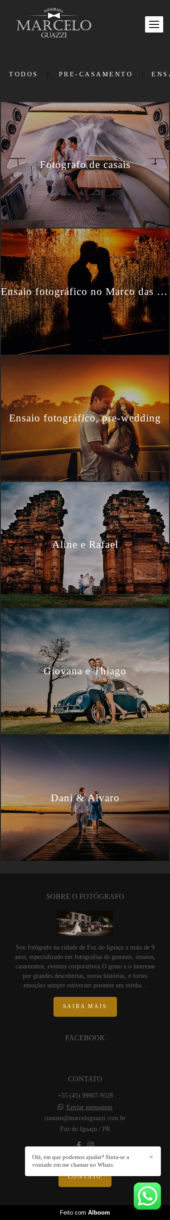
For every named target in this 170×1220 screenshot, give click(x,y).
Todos (24, 74)
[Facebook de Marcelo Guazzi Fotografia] (79, 1145)
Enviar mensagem (89, 1107)
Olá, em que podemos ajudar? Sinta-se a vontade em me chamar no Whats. (80, 1161)
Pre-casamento (96, 74)
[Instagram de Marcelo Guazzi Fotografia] (90, 1145)
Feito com (85, 1212)
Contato (85, 1177)
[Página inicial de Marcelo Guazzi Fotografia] (54, 24)
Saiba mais (85, 1007)
